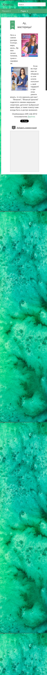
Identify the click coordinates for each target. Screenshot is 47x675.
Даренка (31, 116)
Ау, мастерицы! (24, 25)
